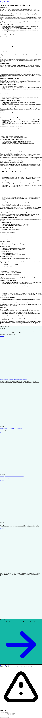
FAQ (8, 1)
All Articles (2, 2)
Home (1, 1)
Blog (3, 1)
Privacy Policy (2, 665)
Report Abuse (36, 666)
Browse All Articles (3, 618)
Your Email (2, 712)
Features (5, 1)
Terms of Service (8, 665)
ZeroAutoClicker (3, 0)
